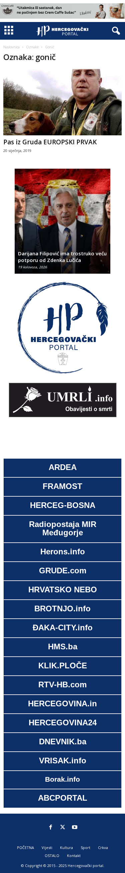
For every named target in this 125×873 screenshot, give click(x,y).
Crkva (103, 847)
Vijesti (47, 847)
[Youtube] (74, 828)
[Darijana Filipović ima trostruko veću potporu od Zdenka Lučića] (62, 224)
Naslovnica (11, 47)
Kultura (66, 847)
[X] (62, 828)
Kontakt (74, 855)
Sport (85, 847)
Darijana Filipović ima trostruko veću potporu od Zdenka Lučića (62, 256)
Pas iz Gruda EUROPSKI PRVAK (50, 142)
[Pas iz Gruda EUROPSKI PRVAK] (62, 102)
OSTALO (52, 855)
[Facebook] (50, 828)
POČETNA (25, 847)
